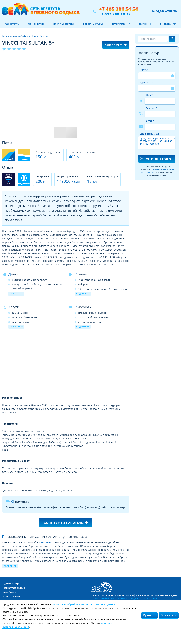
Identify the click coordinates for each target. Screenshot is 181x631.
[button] (126, 58)
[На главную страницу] (41, 11)
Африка (26, 35)
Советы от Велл (11, 596)
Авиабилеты (10, 592)
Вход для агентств (164, 11)
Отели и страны (63, 23)
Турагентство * (148, 82)
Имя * (149, 95)
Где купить (12, 23)
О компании (167, 23)
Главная (6, 35)
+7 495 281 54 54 (118, 9)
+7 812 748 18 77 (115, 14)
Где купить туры (11, 583)
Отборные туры (93, 23)
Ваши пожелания (149, 133)
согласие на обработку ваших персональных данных (84, 604)
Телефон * (151, 108)
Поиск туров (36, 23)
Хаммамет (45, 35)
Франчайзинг (120, 23)
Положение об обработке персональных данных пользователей (124, 598)
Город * (144, 69)
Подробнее (16, 293)
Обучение (144, 23)
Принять (149, 615)
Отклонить (169, 615)
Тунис (35, 35)
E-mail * (150, 120)
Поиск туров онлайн (14, 587)
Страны (17, 35)
